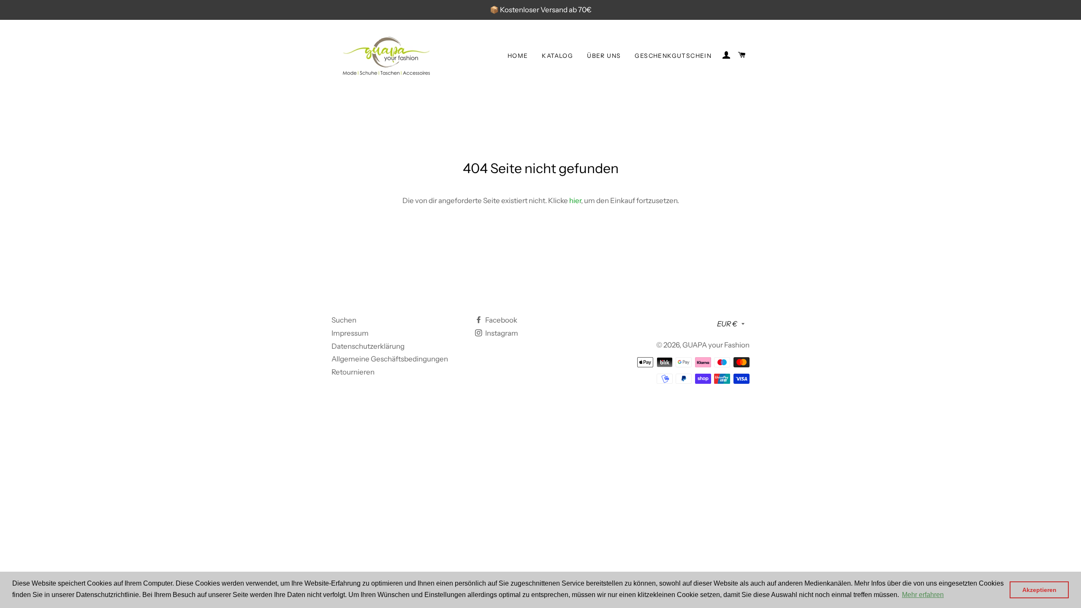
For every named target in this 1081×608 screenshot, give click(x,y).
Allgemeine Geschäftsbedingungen (389, 359)
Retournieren (353, 372)
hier (575, 200)
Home (518, 56)
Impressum (350, 333)
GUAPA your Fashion (716, 345)
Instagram (501, 333)
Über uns (604, 56)
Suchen (343, 320)
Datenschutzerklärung (368, 346)
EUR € (727, 324)
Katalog (557, 56)
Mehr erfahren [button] (923, 594)
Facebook (500, 320)
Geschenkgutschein (673, 56)
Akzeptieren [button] (1039, 589)
